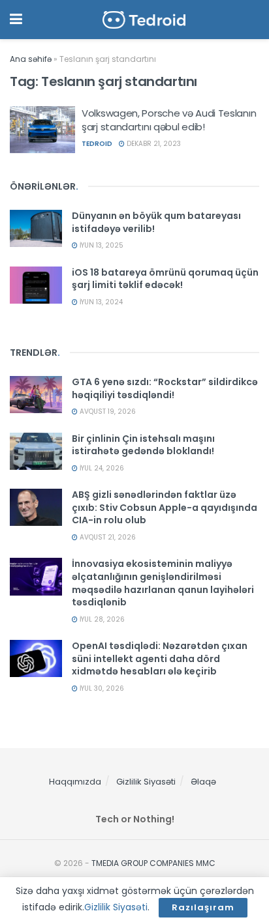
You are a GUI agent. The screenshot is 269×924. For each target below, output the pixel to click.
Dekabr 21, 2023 (153, 144)
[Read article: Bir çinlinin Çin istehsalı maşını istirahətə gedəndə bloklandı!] (36, 451)
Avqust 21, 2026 (107, 537)
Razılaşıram (203, 907)
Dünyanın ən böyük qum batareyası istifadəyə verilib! (156, 222)
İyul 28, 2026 (101, 619)
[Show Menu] (16, 19)
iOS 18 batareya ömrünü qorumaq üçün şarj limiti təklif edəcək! (165, 279)
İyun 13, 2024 (100, 302)
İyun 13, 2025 (100, 245)
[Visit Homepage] (144, 20)
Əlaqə (203, 781)
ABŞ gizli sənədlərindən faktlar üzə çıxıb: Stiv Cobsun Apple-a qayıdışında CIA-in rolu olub (164, 507)
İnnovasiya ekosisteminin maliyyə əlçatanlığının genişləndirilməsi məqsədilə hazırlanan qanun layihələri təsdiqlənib (163, 583)
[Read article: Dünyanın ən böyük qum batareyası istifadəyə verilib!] (36, 228)
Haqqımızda (75, 781)
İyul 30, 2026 (101, 688)
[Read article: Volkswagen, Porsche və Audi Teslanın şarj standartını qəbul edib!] (42, 129)
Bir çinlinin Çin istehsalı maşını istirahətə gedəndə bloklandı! (143, 445)
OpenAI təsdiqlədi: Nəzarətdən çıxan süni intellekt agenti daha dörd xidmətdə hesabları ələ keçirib (159, 658)
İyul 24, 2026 (101, 468)
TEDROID (97, 144)
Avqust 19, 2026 (107, 411)
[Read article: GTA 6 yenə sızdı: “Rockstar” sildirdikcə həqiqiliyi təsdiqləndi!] (36, 394)
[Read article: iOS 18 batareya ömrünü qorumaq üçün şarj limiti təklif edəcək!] (36, 285)
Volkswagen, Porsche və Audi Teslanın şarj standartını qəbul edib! (169, 120)
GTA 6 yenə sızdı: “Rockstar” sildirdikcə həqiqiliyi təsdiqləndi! (165, 388)
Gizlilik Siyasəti (146, 781)
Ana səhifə (31, 59)
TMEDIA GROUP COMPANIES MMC (153, 863)
